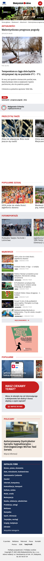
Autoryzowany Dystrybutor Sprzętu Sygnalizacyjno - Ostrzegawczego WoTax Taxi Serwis (20, 445)
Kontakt (38, 541)
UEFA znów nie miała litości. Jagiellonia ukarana (14, 206)
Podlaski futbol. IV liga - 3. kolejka (26, 267)
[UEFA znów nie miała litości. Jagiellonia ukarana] (17, 194)
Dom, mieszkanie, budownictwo (16, 472)
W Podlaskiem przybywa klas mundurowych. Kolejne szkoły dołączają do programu (25, 285)
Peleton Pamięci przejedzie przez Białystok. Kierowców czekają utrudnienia (26, 276)
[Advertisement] (22, 162)
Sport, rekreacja (10, 516)
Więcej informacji (10, 454)
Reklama (7, 508)
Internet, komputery (12, 483)
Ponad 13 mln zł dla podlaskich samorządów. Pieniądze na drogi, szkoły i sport (26, 303)
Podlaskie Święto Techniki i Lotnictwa (13, 239)
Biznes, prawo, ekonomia (13, 468)
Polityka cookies (30, 550)
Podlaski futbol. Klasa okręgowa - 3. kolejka (27, 294)
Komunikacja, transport (13, 486)
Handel (7, 479)
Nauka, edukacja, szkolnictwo (15, 501)
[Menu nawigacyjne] (40, 3)
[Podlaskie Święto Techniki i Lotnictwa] (17, 227)
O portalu (6, 541)
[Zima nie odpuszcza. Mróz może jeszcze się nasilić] (17, 128)
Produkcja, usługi (11, 505)
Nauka (16, 289)
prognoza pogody (16, 100)
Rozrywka (7, 512)
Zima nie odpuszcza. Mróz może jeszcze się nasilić (15, 140)
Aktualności (23, 22)
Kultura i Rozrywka (19, 316)
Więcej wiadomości (21, 320)
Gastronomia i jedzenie (13, 475)
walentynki (5, 100)
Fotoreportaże (10, 215)
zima (25, 100)
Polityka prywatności (15, 550)
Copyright (8, 552)
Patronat (24, 541)
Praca (31, 541)
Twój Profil (28, 544)
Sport (16, 261)
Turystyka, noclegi (11, 519)
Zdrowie (7, 527)
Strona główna (6, 22)
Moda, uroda (9, 494)
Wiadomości (15, 22)
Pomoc (14, 544)
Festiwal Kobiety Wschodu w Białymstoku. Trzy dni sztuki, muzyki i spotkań (27, 312)
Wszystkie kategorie (11, 530)
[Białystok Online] (22, 3)
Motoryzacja (8, 497)
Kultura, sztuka (9, 490)
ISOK (20, 544)
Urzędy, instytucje (11, 523)
